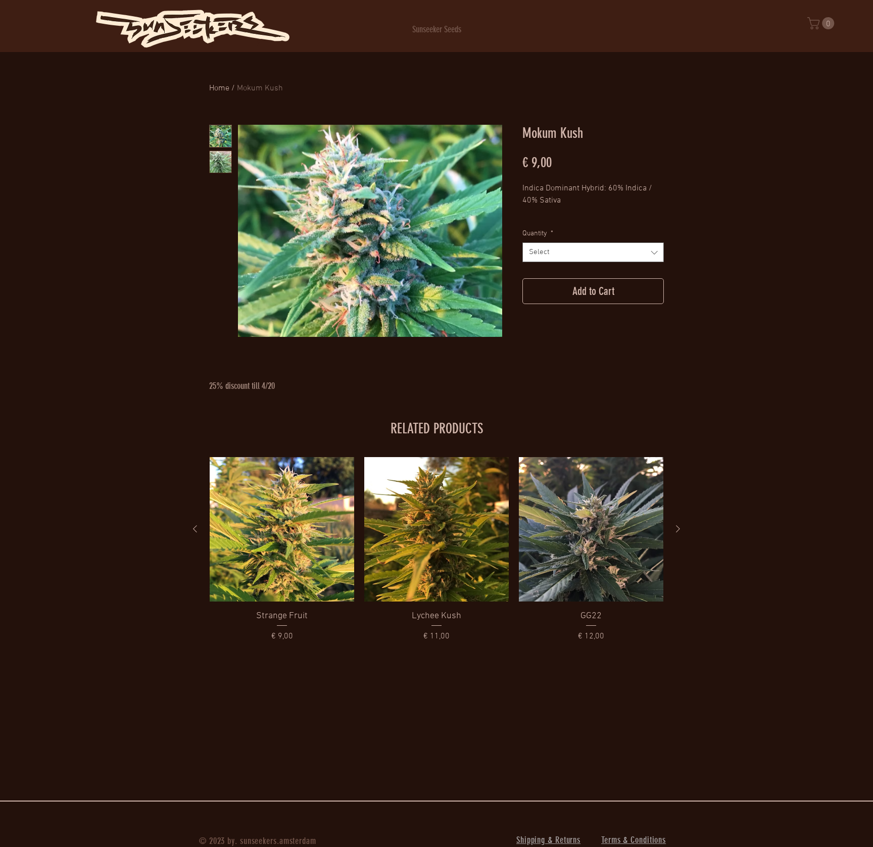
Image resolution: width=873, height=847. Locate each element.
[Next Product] (678, 529)
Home (219, 88)
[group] (436, 550)
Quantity (537, 233)
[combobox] (593, 252)
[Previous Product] (195, 529)
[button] (822, 23)
